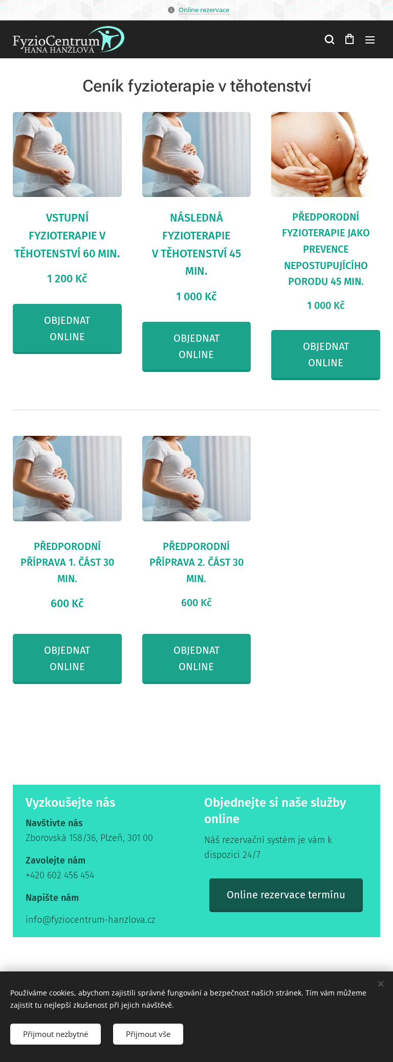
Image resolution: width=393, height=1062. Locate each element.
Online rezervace (204, 9)
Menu (370, 39)
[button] (329, 39)
